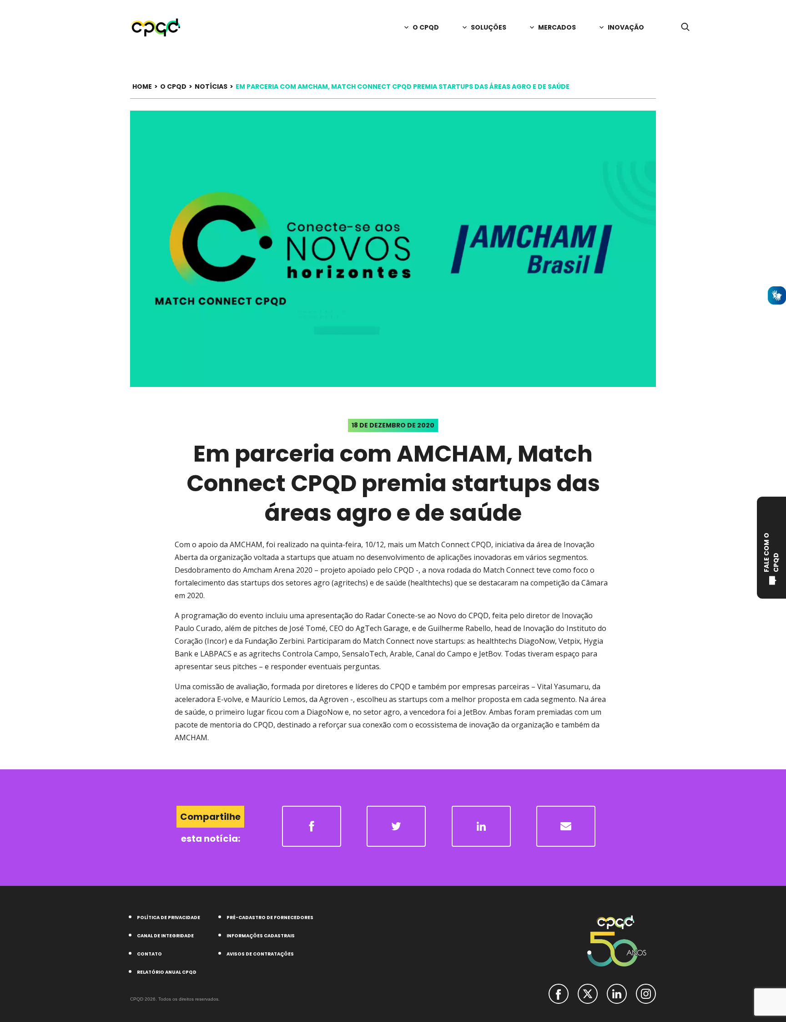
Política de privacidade (168, 917)
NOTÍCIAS (211, 86)
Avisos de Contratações (260, 954)
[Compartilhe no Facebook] (311, 826)
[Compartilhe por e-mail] (566, 826)
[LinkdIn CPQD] (617, 993)
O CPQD (173, 86)
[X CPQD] (588, 993)
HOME (142, 86)
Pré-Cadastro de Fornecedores (270, 917)
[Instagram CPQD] (646, 993)
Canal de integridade (165, 935)
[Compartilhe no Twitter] (396, 826)
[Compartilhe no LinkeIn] (481, 826)
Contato (149, 954)
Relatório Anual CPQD (166, 972)
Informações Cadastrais (261, 935)
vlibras (777, 295)
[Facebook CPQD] (559, 993)
